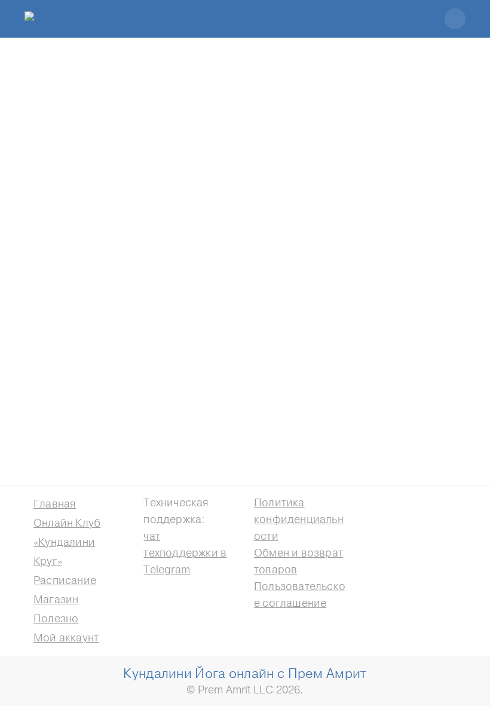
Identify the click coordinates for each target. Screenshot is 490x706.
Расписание (64, 580)
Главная (54, 503)
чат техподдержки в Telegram (184, 553)
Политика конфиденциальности (299, 519)
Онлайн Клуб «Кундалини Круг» (66, 541)
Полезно (55, 618)
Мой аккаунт (66, 637)
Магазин (55, 599)
